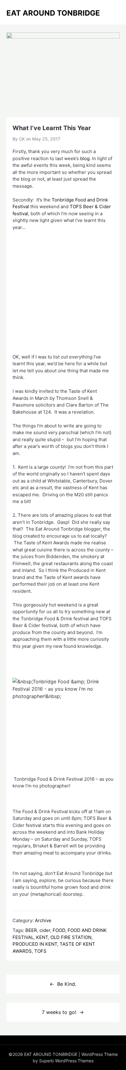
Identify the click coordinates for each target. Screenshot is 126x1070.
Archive (43, 920)
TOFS (40, 951)
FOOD (59, 930)
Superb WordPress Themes (66, 1060)
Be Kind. (66, 984)
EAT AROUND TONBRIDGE (53, 13)
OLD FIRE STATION (70, 937)
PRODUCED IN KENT (35, 944)
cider (44, 930)
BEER (31, 930)
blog (85, 158)
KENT (42, 937)
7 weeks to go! (59, 1012)
